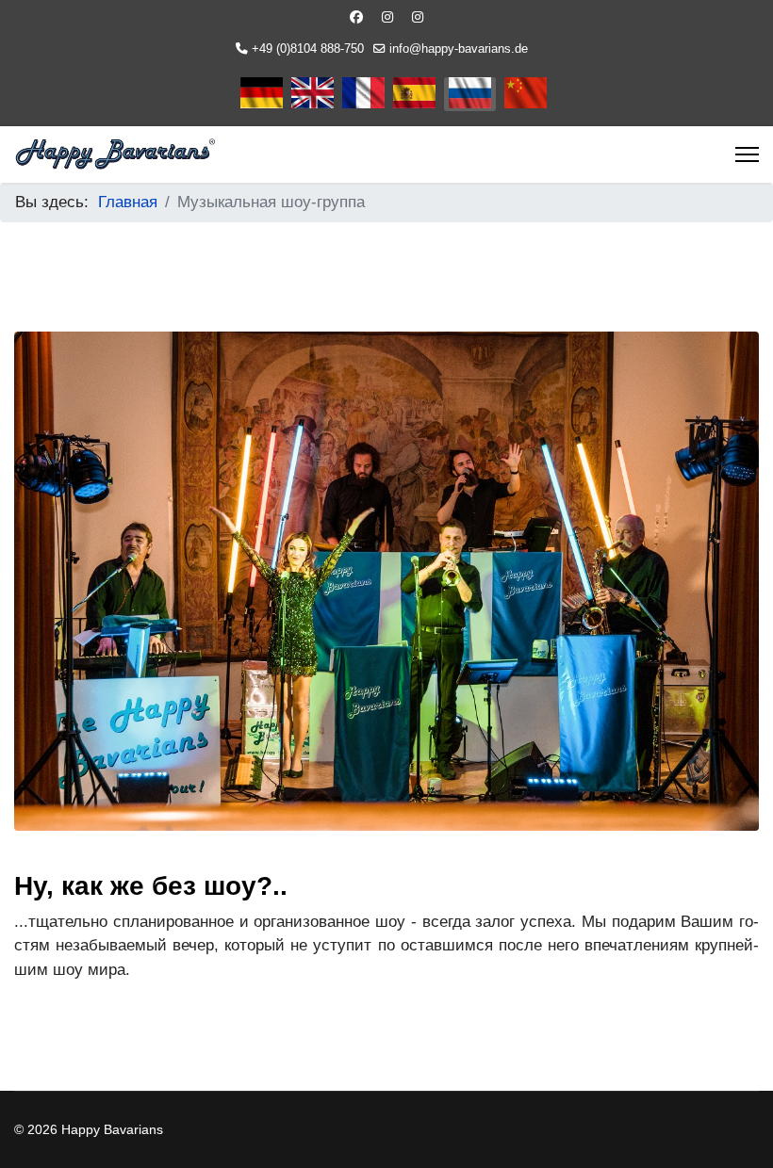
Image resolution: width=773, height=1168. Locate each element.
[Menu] (747, 154)
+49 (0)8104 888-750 (308, 49)
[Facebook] (356, 16)
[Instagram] (387, 16)
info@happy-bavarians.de (458, 49)
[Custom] (417, 16)
